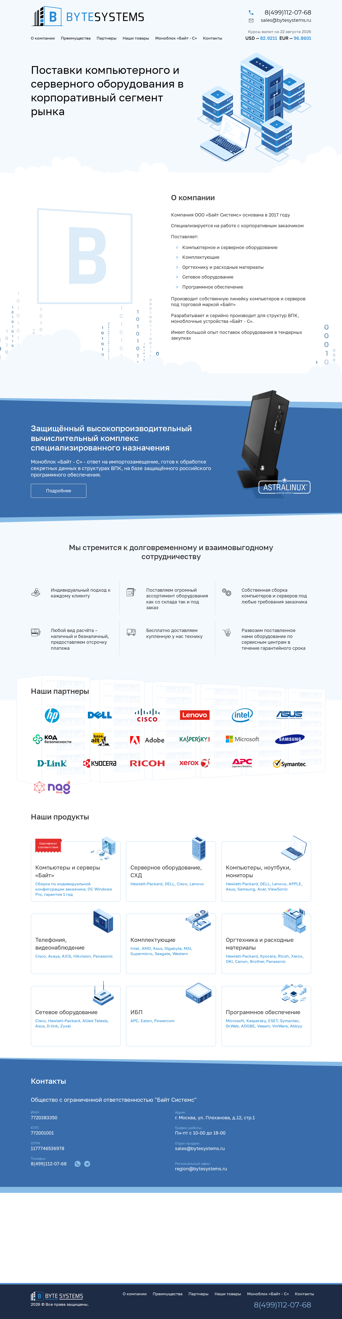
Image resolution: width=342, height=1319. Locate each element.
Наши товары (136, 38)
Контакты (212, 38)
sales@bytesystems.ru (286, 20)
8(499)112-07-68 (288, 12)
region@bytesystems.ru (201, 1168)
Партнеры (107, 38)
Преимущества (76, 38)
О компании (43, 38)
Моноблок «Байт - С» (176, 38)
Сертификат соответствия (48, 845)
